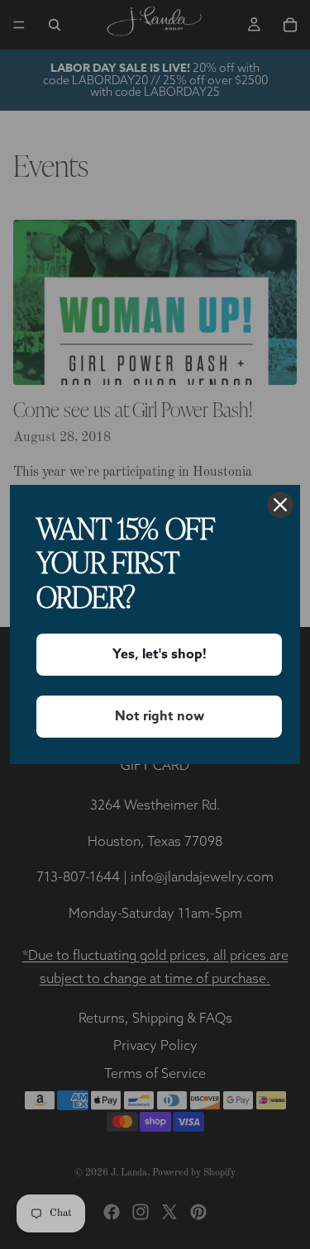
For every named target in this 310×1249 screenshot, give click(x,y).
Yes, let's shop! (159, 654)
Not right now (159, 716)
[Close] (280, 505)
